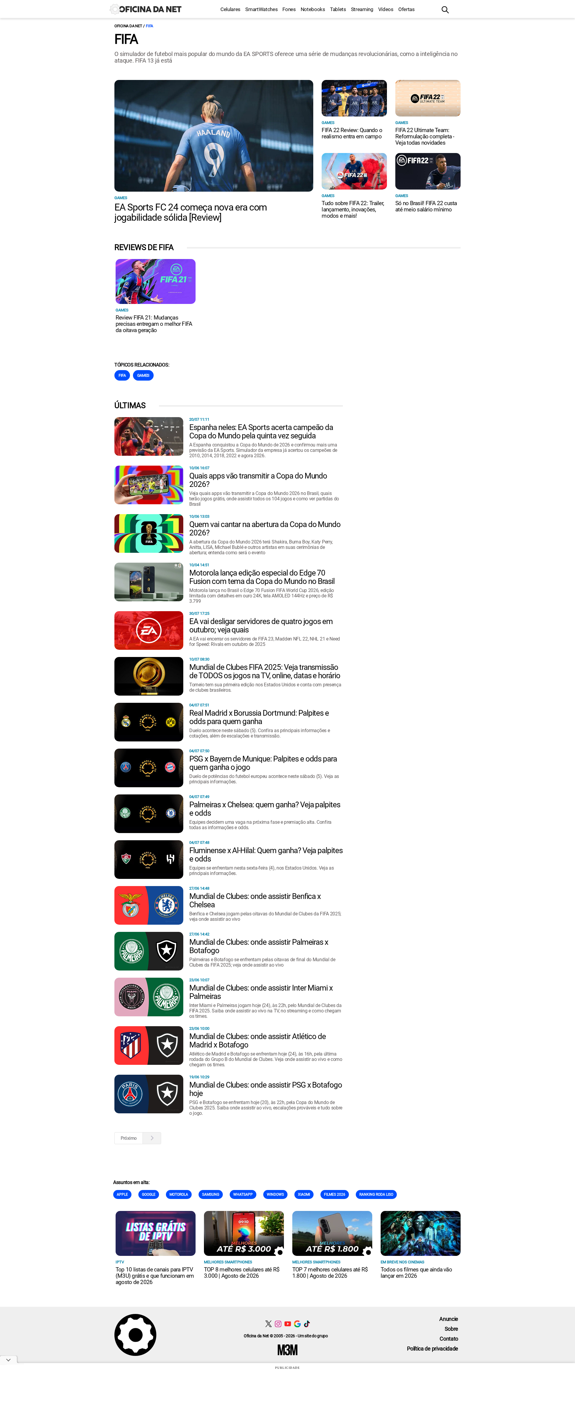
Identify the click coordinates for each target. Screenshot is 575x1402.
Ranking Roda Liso (376, 1194)
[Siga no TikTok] (307, 1323)
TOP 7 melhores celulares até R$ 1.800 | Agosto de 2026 (330, 1272)
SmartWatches (261, 9)
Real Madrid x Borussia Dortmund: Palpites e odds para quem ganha (259, 717)
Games (120, 198)
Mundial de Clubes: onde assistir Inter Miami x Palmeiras (261, 992)
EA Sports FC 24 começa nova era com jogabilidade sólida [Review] (190, 212)
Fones (289, 9)
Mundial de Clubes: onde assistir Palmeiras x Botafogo (258, 946)
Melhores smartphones (228, 1262)
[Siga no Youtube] (287, 1323)
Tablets (338, 9)
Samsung (210, 1194)
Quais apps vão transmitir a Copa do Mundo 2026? (258, 480)
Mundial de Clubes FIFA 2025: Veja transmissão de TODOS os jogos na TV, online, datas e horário (264, 671)
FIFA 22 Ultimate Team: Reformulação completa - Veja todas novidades (424, 136)
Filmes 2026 (334, 1194)
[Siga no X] (268, 1323)
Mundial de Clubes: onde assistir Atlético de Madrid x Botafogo (257, 1040)
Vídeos (386, 9)
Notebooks (313, 9)
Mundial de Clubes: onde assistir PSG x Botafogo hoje (265, 1089)
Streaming (362, 9)
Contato (449, 1339)
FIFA (149, 26)
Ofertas (406, 9)
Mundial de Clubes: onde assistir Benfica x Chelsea (255, 900)
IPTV (120, 1262)
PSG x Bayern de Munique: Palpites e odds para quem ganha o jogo (263, 763)
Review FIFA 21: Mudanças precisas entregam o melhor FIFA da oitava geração (154, 323)
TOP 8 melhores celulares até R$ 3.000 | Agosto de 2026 (241, 1272)
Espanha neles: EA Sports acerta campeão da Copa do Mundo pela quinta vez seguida (261, 431)
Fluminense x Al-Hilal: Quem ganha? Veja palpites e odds (266, 854)
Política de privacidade (432, 1348)
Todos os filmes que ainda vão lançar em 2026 (416, 1272)
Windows (275, 1194)
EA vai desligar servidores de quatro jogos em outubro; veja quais (261, 625)
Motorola (179, 1194)
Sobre (451, 1329)
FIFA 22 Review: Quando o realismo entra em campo (352, 133)
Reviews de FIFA (143, 247)
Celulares (230, 9)
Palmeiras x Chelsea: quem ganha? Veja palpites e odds (264, 808)
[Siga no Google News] (297, 1323)
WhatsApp (243, 1194)
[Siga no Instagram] (278, 1323)
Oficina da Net (128, 26)
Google (148, 1194)
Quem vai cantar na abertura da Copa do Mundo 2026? (265, 528)
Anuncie (448, 1319)
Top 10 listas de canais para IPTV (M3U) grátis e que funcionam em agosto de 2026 (155, 1275)
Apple (122, 1194)
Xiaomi (304, 1194)
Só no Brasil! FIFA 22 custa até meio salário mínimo (426, 206)
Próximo (129, 1138)
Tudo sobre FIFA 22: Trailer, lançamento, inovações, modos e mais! (353, 209)
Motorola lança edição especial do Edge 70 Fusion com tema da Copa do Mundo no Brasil (262, 577)
